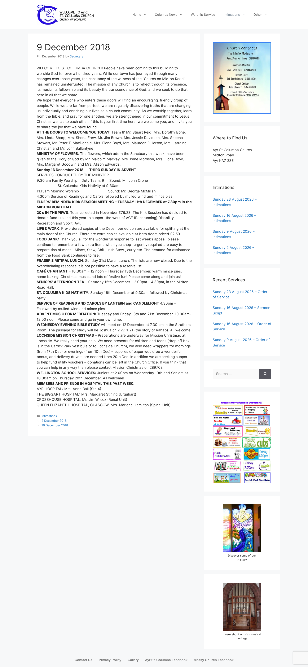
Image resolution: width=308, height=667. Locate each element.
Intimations (232, 15)
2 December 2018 (54, 420)
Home (136, 15)
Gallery (133, 660)
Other (258, 15)
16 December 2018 (54, 425)
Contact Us (83, 660)
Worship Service (203, 15)
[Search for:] (236, 374)
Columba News (166, 15)
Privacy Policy (110, 660)
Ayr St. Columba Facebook (166, 660)
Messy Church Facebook (214, 660)
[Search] (265, 374)
